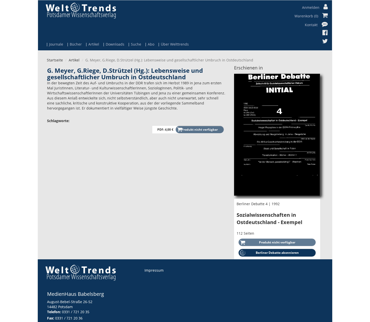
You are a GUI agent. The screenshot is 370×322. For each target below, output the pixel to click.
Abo (151, 44)
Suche (136, 44)
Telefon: (54, 311)
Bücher (76, 44)
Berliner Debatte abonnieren (277, 253)
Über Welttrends (175, 44)
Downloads (115, 44)
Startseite (55, 60)
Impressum (154, 270)
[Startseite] (81, 10)
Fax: (50, 318)
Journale (56, 44)
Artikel (93, 44)
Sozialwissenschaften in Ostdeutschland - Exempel (269, 218)
